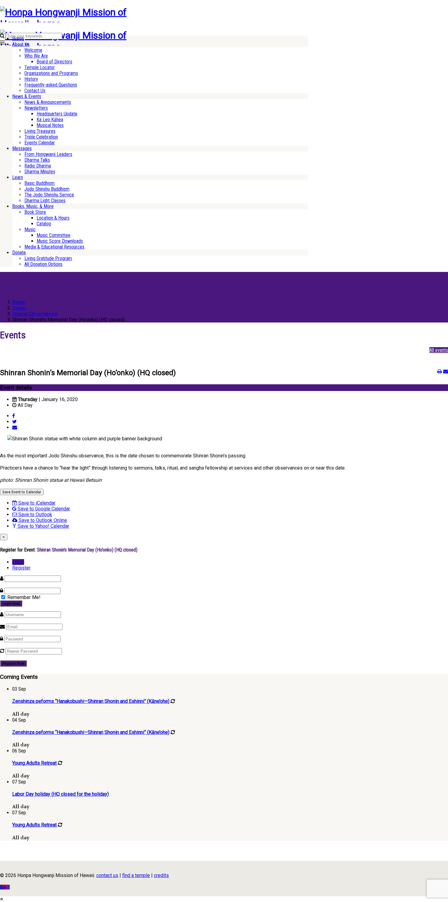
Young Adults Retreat (34, 763)
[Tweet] (14, 422)
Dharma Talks (37, 160)
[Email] (14, 427)
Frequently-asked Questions (50, 85)
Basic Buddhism (39, 183)
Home (18, 38)
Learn (17, 177)
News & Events (26, 96)
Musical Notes (50, 125)
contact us (107, 875)
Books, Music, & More (33, 206)
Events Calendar (39, 143)
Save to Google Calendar (43, 509)
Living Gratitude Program (48, 258)
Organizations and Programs (51, 73)
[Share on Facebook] (13, 416)
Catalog (44, 224)
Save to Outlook (34, 514)
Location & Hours (53, 218)
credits (161, 875)
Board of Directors (54, 62)
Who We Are (36, 56)
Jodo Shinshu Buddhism (46, 189)
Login (18, 562)
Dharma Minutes (39, 171)
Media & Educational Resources (54, 247)
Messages (22, 148)
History (31, 79)
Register (21, 568)
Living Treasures (39, 131)
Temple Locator (39, 67)
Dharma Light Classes (45, 200)
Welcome (33, 50)
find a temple (136, 875)
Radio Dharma (37, 166)
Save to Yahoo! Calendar (42, 526)
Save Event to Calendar (21, 492)
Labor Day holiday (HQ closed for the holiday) (60, 794)
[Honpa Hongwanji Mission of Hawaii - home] (77, 24)
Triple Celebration (41, 137)
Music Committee (53, 235)
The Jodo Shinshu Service (49, 195)
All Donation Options (43, 264)
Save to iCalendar (36, 503)
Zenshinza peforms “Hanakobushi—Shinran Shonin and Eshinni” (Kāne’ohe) (90, 701)
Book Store (35, 212)
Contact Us (34, 90)
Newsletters (36, 108)
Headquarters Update (57, 114)
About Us (21, 44)
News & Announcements (47, 102)
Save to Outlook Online (42, 520)
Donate (19, 252)
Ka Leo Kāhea (50, 119)
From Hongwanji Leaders (48, 154)
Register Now (13, 663)
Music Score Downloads (60, 241)
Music (30, 229)
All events (438, 350)
